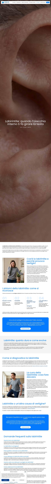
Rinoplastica (19, 2)
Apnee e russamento (25, 2)
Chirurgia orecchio (32, 2)
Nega (14, 480)
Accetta (5, 480)
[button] (25, 471)
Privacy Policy (16, 482)
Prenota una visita (25, 328)
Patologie (37, 2)
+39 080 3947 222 (31, 325)
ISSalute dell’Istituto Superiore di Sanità (39, 366)
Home (21, 127)
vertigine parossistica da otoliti (35, 407)
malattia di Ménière (31, 408)
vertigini (39, 410)
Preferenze (22, 480)
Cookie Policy (11, 482)
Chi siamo (14, 2)
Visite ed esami (42, 2)
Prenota (47, 2)
